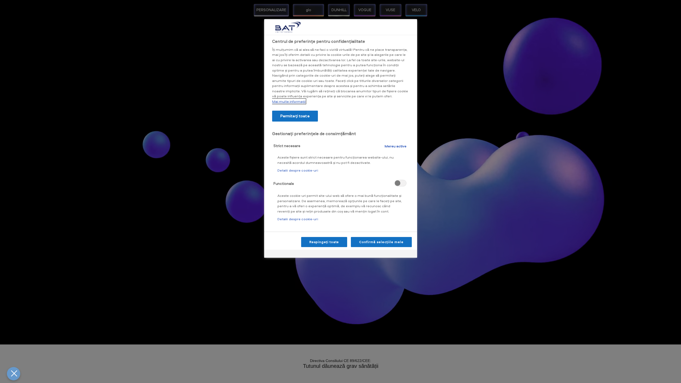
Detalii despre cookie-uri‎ (297, 170)
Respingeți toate (324, 242)
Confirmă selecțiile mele (381, 242)
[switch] (400, 183)
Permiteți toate (295, 115)
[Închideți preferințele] (13, 373)
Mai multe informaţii (289, 101)
